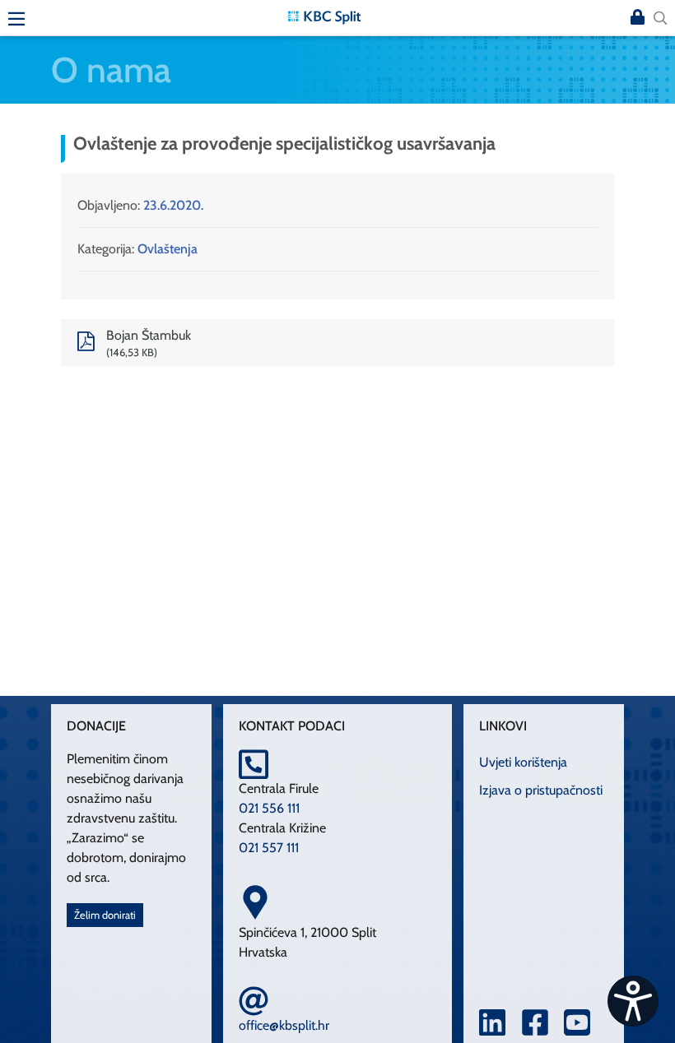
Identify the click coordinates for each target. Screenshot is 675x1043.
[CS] (633, 1001)
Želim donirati (105, 915)
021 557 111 (269, 847)
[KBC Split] (324, 16)
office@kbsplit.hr (284, 1025)
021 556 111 (269, 808)
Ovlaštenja (167, 249)
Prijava (637, 18)
